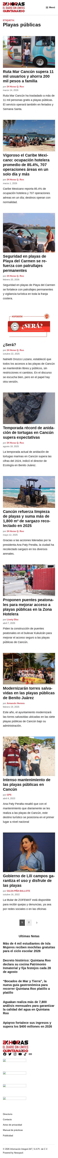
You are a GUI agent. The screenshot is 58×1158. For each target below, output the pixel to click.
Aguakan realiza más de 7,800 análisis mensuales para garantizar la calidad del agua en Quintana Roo (28, 1007)
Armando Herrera (16, 703)
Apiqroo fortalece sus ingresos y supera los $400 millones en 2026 (27, 1024)
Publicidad (8, 1135)
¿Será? (9, 344)
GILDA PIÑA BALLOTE (18, 891)
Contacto (7, 1119)
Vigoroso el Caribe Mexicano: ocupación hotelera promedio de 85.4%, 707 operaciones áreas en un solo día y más (26, 164)
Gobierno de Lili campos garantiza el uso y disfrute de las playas (29, 880)
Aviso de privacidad (12, 1124)
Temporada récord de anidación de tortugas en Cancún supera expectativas (28, 432)
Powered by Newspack (13, 1153)
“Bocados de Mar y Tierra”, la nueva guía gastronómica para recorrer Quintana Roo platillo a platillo (26, 986)
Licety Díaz (12, 619)
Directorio (7, 1114)
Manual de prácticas (13, 1130)
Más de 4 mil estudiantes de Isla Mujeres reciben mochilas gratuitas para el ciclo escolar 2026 (29, 947)
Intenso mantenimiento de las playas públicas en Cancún (26, 784)
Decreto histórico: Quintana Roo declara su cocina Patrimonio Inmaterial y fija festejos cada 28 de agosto (27, 966)
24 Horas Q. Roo (15, 86)
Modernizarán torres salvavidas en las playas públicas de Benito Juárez (29, 693)
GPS (9, 795)
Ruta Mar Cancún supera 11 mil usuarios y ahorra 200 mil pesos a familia (28, 76)
